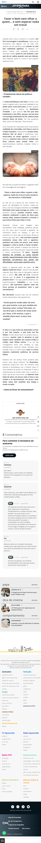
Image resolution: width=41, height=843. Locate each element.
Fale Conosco (26, 828)
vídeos (4, 726)
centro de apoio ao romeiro (10, 683)
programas (26, 747)
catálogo (26, 797)
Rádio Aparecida (31, 733)
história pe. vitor (28, 758)
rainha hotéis (6, 720)
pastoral (4, 717)
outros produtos (7, 791)
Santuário (6, 671)
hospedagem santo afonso (31, 761)
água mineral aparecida (9, 678)
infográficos (27, 689)
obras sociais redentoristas (32, 772)
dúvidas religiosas (29, 680)
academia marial (7, 675)
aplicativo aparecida (29, 675)
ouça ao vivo (27, 739)
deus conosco (6, 786)
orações (25, 697)
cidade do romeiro (8, 680)
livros (3, 789)
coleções (26, 789)
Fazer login (9, 455)
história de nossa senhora (10, 698)
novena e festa (7, 712)
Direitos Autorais (13, 828)
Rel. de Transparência (15, 821)
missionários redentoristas (31, 764)
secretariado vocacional (30, 775)
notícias (4, 709)
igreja (25, 686)
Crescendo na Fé (31, 11)
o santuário (5, 715)
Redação (27, 671)
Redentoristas (30, 755)
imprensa (5, 700)
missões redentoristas (30, 767)
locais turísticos (7, 703)
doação (5, 692)
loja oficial (5, 706)
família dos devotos (8, 695)
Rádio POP (7, 755)
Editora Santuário (10, 780)
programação (6, 739)
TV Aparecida (8, 733)
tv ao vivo (5, 742)
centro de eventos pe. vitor (10, 686)
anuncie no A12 (29, 706)
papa (25, 700)
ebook (25, 794)
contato (4, 689)
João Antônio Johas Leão (20, 418)
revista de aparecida (9, 723)
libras (25, 692)
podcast (25, 742)
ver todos (34, 584)
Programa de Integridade (16, 825)
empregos (5, 758)
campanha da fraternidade (32, 678)
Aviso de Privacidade (14, 817)
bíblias (4, 783)
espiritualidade (28, 683)
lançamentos (27, 791)
